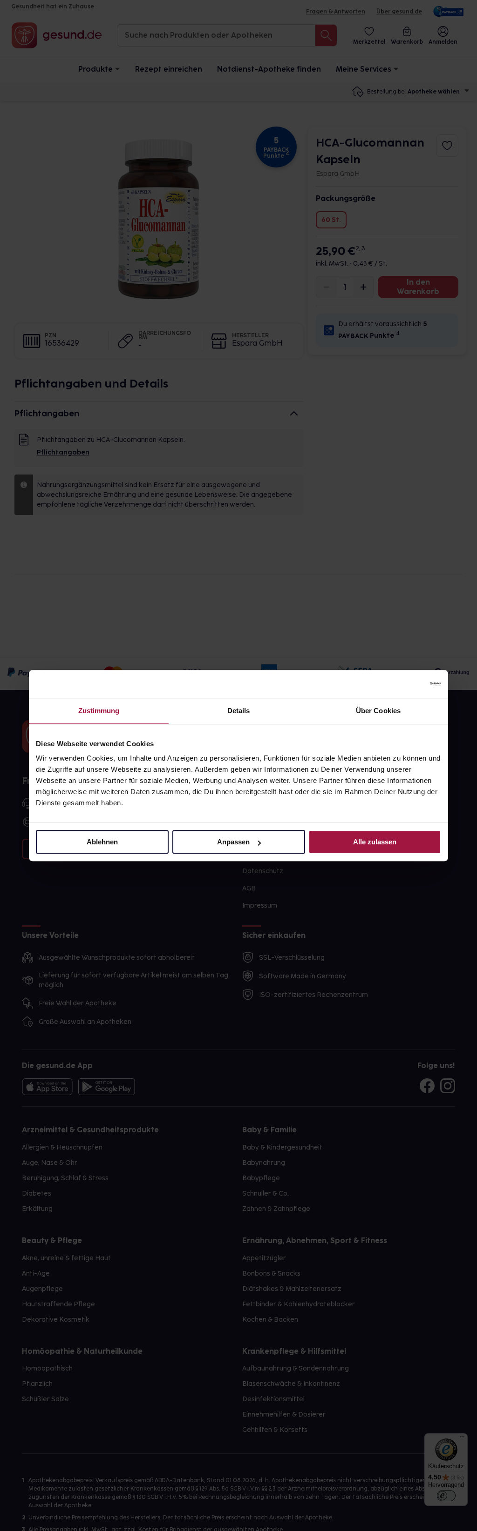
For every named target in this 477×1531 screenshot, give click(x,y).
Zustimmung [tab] (99, 711)
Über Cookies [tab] (378, 711)
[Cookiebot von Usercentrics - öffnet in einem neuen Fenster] (400, 684)
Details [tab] (238, 711)
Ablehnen (102, 842)
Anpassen (233, 842)
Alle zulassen (374, 842)
